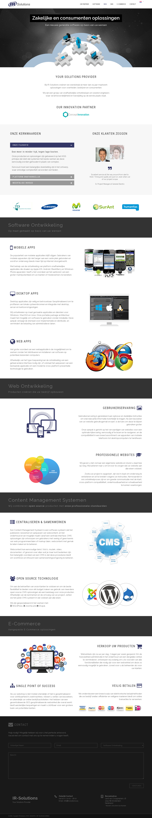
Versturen (136, 786)
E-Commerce (121, 4)
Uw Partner (84, 4)
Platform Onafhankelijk (26, 177)
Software (96, 4)
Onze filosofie (20, 145)
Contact (133, 4)
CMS (111, 4)
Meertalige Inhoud (23, 183)
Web (105, 4)
